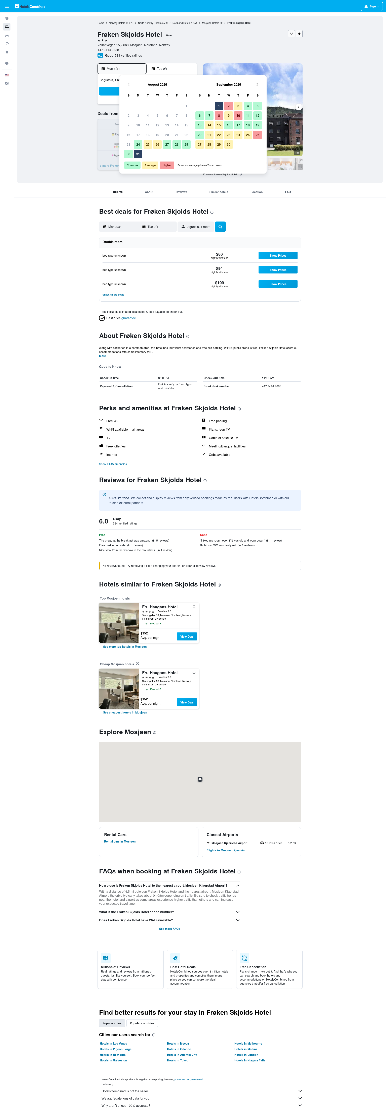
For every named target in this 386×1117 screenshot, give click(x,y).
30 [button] (128, 154)
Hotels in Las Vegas (113, 1043)
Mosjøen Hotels (210, 22)
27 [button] (167, 144)
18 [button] (148, 134)
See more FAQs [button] (169, 929)
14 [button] (177, 125)
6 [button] (167, 115)
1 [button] (186, 106)
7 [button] (177, 115)
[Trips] (7, 64)
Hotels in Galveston (113, 1060)
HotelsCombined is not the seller (125, 1091)
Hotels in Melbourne (248, 1043)
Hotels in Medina (246, 1049)
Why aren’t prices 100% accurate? (126, 1105)
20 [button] (167, 134)
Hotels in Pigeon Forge (115, 1049)
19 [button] (157, 134)
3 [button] (138, 115)
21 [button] (177, 134)
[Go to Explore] (7, 52)
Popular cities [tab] (112, 1023)
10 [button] (138, 125)
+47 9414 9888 (108, 49)
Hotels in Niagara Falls (249, 1060)
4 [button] (148, 115)
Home (101, 22)
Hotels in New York (113, 1055)
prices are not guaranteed (189, 1079)
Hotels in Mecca (178, 1043)
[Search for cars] (7, 35)
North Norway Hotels (149, 22)
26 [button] (157, 144)
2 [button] (128, 115)
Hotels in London (246, 1055)
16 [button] (128, 134)
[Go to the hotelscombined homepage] (30, 6)
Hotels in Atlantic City (182, 1055)
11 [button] (148, 125)
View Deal (187, 636)
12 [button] (157, 125)
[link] (125, 646)
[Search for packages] (7, 44)
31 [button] (138, 154)
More (102, 356)
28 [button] (177, 144)
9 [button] (128, 125)
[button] (6, 6)
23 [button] (128, 144)
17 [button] (138, 134)
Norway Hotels (117, 22)
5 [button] (157, 115)
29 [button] (186, 144)
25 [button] (148, 144)
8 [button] (186, 115)
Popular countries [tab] (142, 1023)
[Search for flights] (7, 18)
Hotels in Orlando (179, 1049)
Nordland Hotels (181, 22)
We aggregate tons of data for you (125, 1098)
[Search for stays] (7, 27)
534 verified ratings (128, 55)
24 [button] (138, 144)
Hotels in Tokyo (178, 1060)
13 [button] (167, 125)
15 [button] (186, 125)
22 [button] (186, 134)
